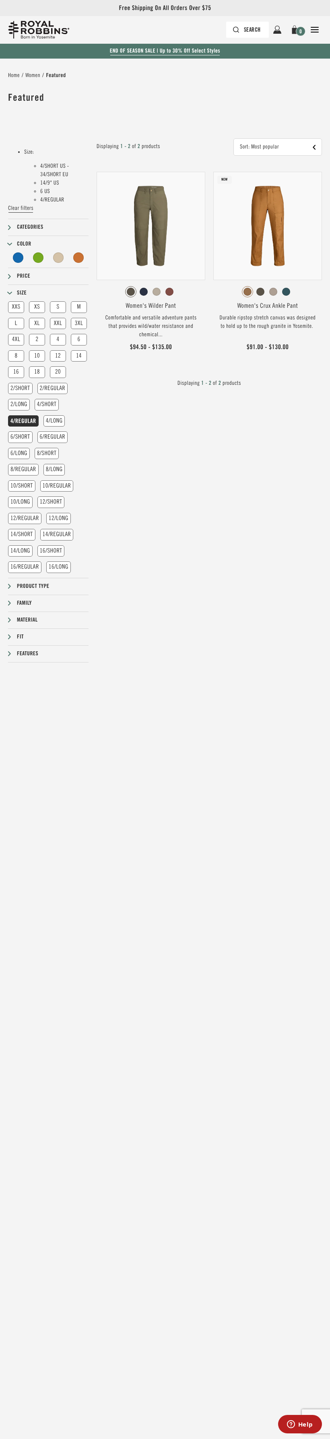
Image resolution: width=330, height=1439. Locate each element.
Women (32, 75)
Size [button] (22, 293)
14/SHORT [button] (21, 534)
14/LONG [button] (20, 550)
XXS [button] (16, 306)
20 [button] (58, 371)
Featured (56, 75)
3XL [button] (79, 323)
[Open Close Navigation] (314, 29)
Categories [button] (30, 227)
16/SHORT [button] (51, 550)
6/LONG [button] (18, 453)
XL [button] (36, 323)
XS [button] (37, 306)
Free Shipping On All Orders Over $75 (165, 8)
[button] (296, 30)
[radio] (130, 291)
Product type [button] (33, 586)
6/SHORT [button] (20, 436)
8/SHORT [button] (47, 453)
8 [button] (15, 355)
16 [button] (16, 371)
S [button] (57, 306)
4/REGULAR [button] (23, 421)
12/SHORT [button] (51, 501)
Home (14, 75)
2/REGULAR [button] (53, 388)
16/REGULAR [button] (24, 566)
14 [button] (79, 355)
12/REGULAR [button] (24, 518)
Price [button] (23, 276)
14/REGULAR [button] (57, 534)
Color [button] (24, 244)
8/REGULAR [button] (23, 469)
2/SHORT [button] (20, 388)
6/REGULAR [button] (53, 436)
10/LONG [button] (20, 501)
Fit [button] (20, 637)
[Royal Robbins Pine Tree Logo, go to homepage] (38, 30)
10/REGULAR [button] (57, 485)
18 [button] (37, 371)
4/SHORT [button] (47, 404)
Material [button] (27, 620)
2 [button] (36, 339)
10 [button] (37, 355)
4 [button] (57, 339)
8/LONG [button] (54, 469)
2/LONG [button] (18, 404)
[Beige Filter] (58, 257)
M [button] (79, 306)
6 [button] (78, 339)
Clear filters (20, 208)
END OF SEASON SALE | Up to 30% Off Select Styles (165, 51)
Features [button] (27, 653)
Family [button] (24, 603)
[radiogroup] (151, 291)
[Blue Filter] (18, 257)
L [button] (16, 323)
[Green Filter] (38, 257)
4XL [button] (16, 339)
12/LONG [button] (58, 518)
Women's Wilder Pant (151, 305)
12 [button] (58, 355)
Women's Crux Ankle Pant (267, 305)
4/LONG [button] (54, 420)
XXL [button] (58, 323)
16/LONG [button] (58, 566)
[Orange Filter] (78, 257)
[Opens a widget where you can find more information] (300, 1425)
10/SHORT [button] (21, 485)
